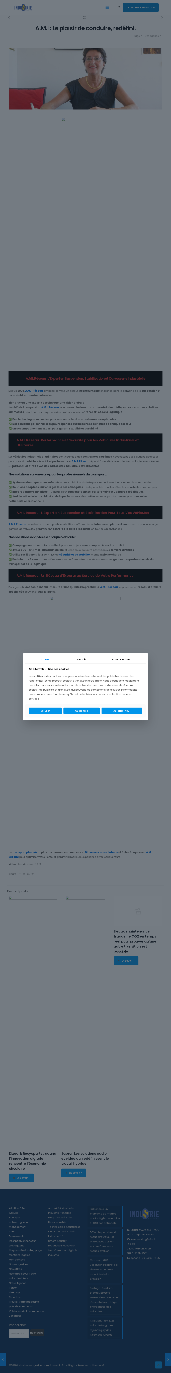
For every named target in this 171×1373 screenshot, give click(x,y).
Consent (46, 659)
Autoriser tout (121, 710)
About (121, 659)
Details (81, 659)
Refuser (45, 710)
